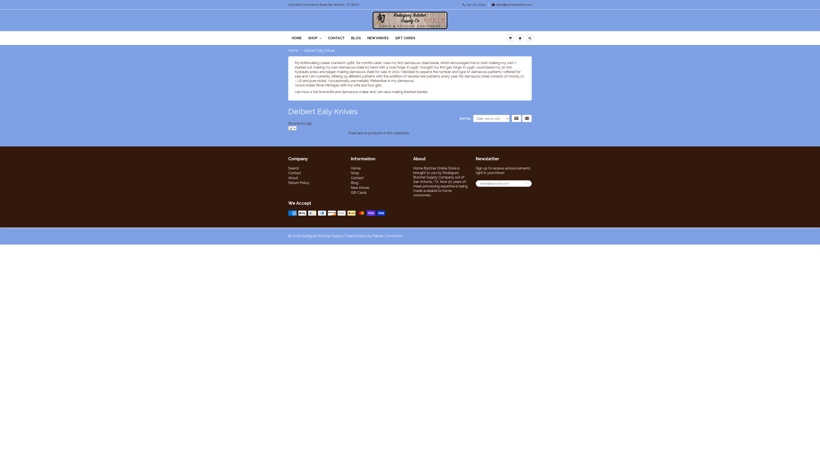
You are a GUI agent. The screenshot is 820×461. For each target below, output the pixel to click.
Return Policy (298, 183)
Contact (336, 38)
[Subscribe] (526, 183)
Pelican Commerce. (387, 236)
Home (297, 38)
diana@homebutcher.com (514, 4)
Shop (313, 38)
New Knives (378, 38)
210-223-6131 (475, 4)
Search (293, 168)
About (293, 178)
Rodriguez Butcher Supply (322, 236)
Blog (356, 38)
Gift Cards (405, 38)
